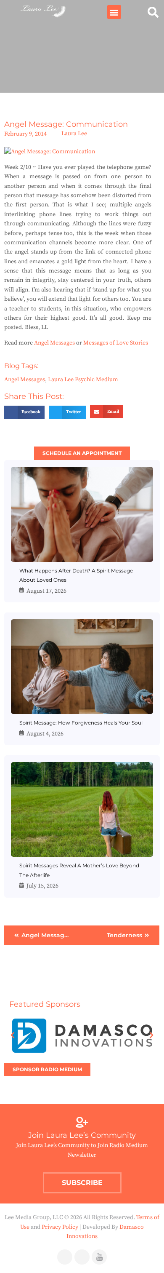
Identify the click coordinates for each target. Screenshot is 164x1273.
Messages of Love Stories (115, 343)
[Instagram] (82, 1257)
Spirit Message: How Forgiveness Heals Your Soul (81, 722)
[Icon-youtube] (99, 1257)
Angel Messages (54, 343)
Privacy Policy (60, 1227)
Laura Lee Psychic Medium (83, 379)
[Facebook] (64, 1257)
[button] (114, 12)
